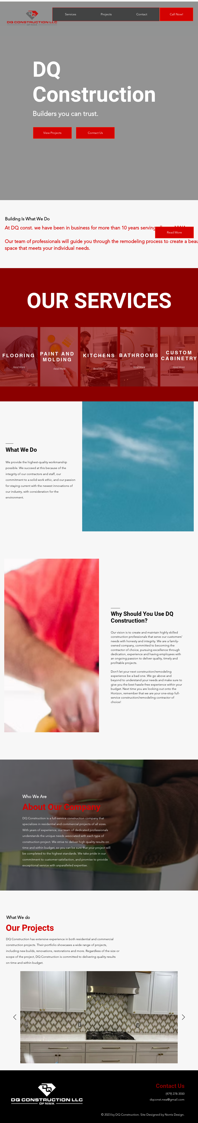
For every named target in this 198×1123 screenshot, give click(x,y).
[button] (139, 367)
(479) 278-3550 (175, 1093)
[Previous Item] (14, 1017)
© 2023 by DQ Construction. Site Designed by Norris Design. (142, 1114)
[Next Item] (183, 1017)
